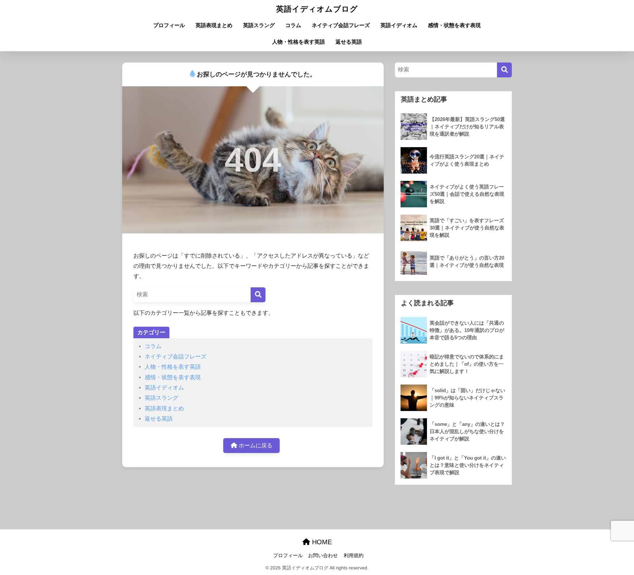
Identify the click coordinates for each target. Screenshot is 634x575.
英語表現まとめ (213, 25)
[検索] (258, 294)
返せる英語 (348, 42)
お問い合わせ (323, 555)
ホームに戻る (254, 445)
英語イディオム (398, 25)
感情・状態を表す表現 (454, 25)
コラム (293, 25)
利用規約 (354, 555)
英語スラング (259, 25)
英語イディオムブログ (317, 9)
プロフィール (169, 25)
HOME (321, 542)
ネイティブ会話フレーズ (341, 25)
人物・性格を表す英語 (298, 42)
